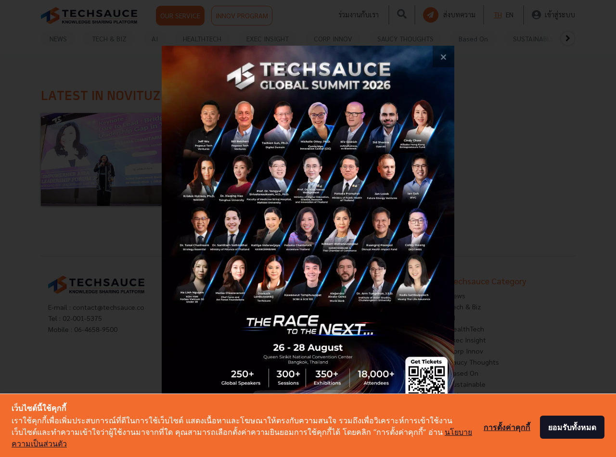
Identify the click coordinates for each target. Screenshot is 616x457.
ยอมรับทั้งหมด (572, 427)
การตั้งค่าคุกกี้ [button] (507, 427)
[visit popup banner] (308, 228)
